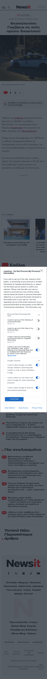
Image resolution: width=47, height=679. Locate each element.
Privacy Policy (37, 408)
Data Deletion (10, 408)
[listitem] (23, 315)
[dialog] (23, 339)
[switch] (38, 320)
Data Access (23, 408)
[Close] (42, 271)
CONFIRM (14, 399)
